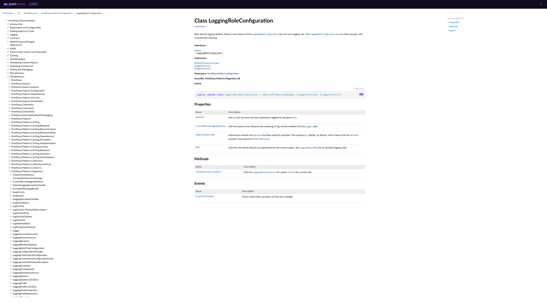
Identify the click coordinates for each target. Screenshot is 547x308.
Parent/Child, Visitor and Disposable (28, 52)
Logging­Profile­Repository (25, 294)
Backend (200, 117)
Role (294, 117)
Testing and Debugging (21, 69)
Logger (16, 231)
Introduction (16, 24)
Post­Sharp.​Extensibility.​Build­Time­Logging (32, 115)
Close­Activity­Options (23, 175)
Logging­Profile (20, 283)
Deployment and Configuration (25, 28)
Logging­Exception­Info (23, 269)
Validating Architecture (21, 66)
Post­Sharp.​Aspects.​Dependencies (28, 94)
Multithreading (17, 59)
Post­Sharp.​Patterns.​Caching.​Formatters (31, 140)
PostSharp (212, 73)
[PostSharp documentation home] (19, 13)
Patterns (222, 73)
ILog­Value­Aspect (21, 203)
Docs (34, 4)
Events (452, 31)
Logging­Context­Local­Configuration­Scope (33, 259)
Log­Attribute (19, 220)
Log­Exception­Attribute (24, 227)
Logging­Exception (21, 266)
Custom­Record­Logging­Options (28, 182)
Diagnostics (233, 73)
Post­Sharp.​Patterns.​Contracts (26, 168)
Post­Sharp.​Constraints (22, 108)
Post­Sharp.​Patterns (21, 119)
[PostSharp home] (14, 4)
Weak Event (16, 45)
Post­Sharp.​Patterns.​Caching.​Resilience (30, 150)
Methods (453, 26)
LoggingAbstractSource (264, 172)
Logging (14, 35)
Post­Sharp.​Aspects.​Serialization (27, 101)
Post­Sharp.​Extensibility (23, 112)
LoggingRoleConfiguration (265, 34)
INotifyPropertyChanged (206, 63)
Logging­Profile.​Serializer (25, 287)
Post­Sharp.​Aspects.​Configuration (28, 91)
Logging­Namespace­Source (26, 273)
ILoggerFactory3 (202, 66)
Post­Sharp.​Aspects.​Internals (25, 98)
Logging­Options (20, 276)
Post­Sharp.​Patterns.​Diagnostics (27, 171)
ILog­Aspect (18, 196)
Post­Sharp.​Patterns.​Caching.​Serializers (30, 154)
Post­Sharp (16, 80)
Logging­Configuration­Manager (28, 252)
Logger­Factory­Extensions (25, 234)
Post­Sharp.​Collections (22, 105)
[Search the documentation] (541, 4)
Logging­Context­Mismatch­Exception (30, 262)
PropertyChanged (204, 196)
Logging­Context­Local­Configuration (30, 255)
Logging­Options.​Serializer (25, 280)
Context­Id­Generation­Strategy (27, 178)
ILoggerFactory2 (202, 68)
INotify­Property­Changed (22, 42)
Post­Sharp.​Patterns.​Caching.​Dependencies (32, 136)
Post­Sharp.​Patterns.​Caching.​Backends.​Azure (33, 129)
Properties (454, 22)
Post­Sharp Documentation (22, 21)
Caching (14, 55)
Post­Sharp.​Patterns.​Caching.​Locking (29, 147)
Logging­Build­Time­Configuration (28, 248)
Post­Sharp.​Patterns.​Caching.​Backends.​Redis (33, 133)
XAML (13, 48)
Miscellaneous (17, 73)
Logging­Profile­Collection (25, 290)
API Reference (17, 77)
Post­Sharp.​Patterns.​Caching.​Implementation (33, 143)
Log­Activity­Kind (21, 213)
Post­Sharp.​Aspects (20, 84)
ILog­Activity (19, 192)
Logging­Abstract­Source (24, 238)
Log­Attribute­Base (21, 223)
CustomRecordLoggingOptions (211, 126)
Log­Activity (18, 206)
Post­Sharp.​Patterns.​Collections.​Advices (31, 164)
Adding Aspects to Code (22, 31)
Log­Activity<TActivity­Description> (30, 210)
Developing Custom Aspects (24, 62)
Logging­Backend (21, 241)
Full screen (359, 89)
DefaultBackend (261, 139)
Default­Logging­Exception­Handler (29, 185)
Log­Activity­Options (22, 216)
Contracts (15, 38)
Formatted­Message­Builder (26, 189)
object (197, 50)
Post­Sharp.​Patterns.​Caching (25, 122)
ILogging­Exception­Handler (26, 199)
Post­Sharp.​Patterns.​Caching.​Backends (30, 126)
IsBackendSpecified (205, 135)
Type (290, 172)
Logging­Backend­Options (25, 245)
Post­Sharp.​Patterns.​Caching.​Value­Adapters (33, 157)
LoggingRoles (306, 148)
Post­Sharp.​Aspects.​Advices (25, 87)
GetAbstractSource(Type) (208, 172)
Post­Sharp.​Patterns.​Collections (27, 161)
